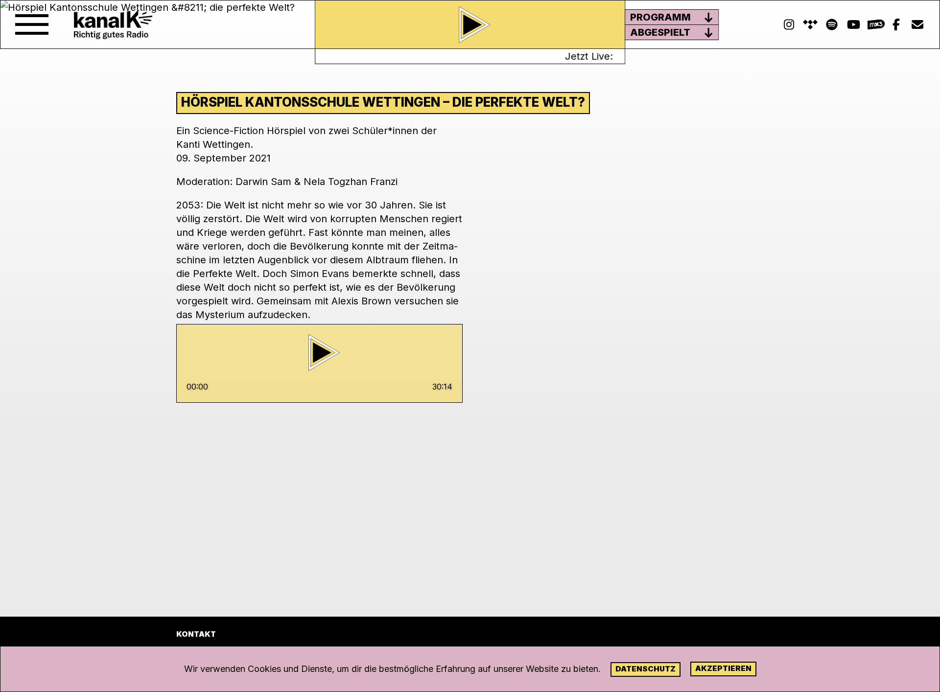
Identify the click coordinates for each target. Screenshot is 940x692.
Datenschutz (645, 668)
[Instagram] (788, 25)
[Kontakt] (917, 25)
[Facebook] (896, 25)
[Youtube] (853, 25)
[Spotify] (810, 25)
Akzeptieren (723, 668)
